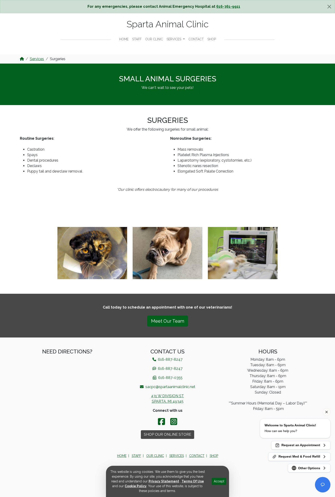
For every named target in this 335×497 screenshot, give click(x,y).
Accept (219, 481)
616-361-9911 (228, 6)
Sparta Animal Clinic (168, 24)
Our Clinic (154, 39)
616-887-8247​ (170, 359)
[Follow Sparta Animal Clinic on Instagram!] (173, 421)
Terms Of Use (193, 481)
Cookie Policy (136, 486)
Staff (137, 39)
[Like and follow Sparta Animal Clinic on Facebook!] (162, 421)
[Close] (329, 6)
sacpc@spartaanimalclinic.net (169, 387)
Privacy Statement (164, 481)
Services (174, 39)
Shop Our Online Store (167, 434)
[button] (92, 253)
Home (124, 39)
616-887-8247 (170, 368)
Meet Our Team (167, 321)
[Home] (22, 59)
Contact (196, 39)
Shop (211, 39)
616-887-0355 (170, 378)
